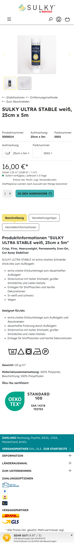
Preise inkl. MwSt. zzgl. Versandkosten (34, 179)
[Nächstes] (69, 54)
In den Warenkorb (32, 193)
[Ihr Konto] (58, 19)
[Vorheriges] (4, 54)
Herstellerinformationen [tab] (20, 227)
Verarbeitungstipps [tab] (44, 218)
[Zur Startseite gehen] (37, 8)
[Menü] (9, 19)
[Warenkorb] (67, 19)
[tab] (14, 218)
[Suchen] (50, 19)
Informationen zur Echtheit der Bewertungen (35, 541)
